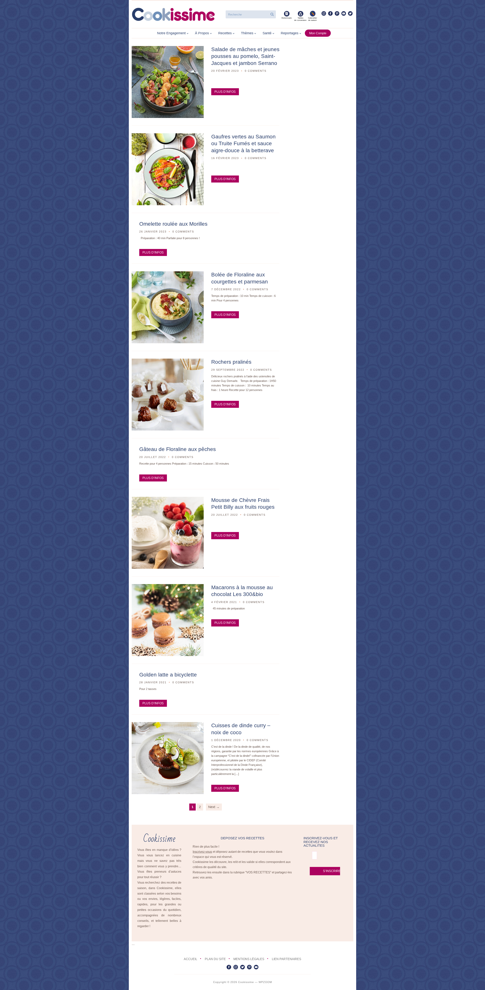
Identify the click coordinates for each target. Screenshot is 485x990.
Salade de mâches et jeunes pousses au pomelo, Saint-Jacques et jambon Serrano (245, 56)
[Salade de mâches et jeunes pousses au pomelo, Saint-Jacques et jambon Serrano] (168, 48)
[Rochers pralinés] (168, 361)
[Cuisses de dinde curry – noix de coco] (168, 724)
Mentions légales (248, 959)
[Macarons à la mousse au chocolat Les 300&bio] (168, 586)
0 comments (255, 70)
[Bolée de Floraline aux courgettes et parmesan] (168, 273)
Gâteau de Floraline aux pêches (177, 449)
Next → (214, 807)
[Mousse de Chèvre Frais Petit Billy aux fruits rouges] (168, 499)
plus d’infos (225, 91)
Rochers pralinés (231, 362)
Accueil (190, 959)
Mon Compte (317, 33)
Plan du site (215, 959)
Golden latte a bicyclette (168, 675)
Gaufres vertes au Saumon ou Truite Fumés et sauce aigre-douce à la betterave (243, 143)
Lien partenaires (286, 959)
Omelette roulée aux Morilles (173, 224)
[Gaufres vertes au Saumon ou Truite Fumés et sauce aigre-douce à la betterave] (168, 135)
